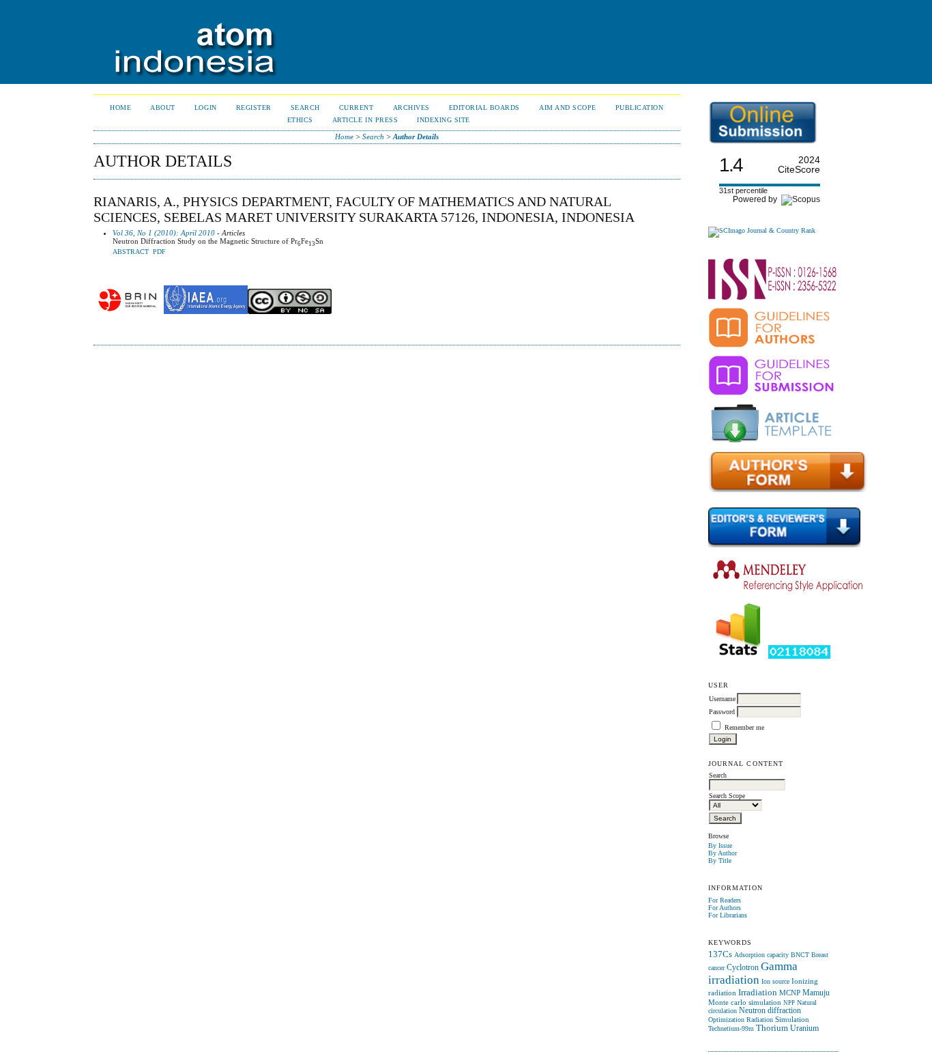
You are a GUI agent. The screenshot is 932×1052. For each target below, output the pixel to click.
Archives (411, 107)
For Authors (724, 907)
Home (120, 107)
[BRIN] (127, 311)
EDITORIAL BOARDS (484, 107)
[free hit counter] (799, 656)
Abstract (131, 251)
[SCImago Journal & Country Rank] (761, 230)
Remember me (744, 727)
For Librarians (727, 915)
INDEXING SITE (443, 120)
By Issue (720, 845)
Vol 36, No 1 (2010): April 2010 (164, 233)
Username (722, 698)
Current (356, 107)
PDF (159, 251)
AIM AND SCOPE (567, 107)
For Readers (724, 900)
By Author (722, 853)
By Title (719, 860)
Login (205, 107)
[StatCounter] (738, 656)
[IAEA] (206, 311)
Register (254, 107)
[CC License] (290, 311)
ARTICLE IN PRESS (365, 120)
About (162, 107)
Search (305, 107)
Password (722, 711)
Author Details (416, 136)
